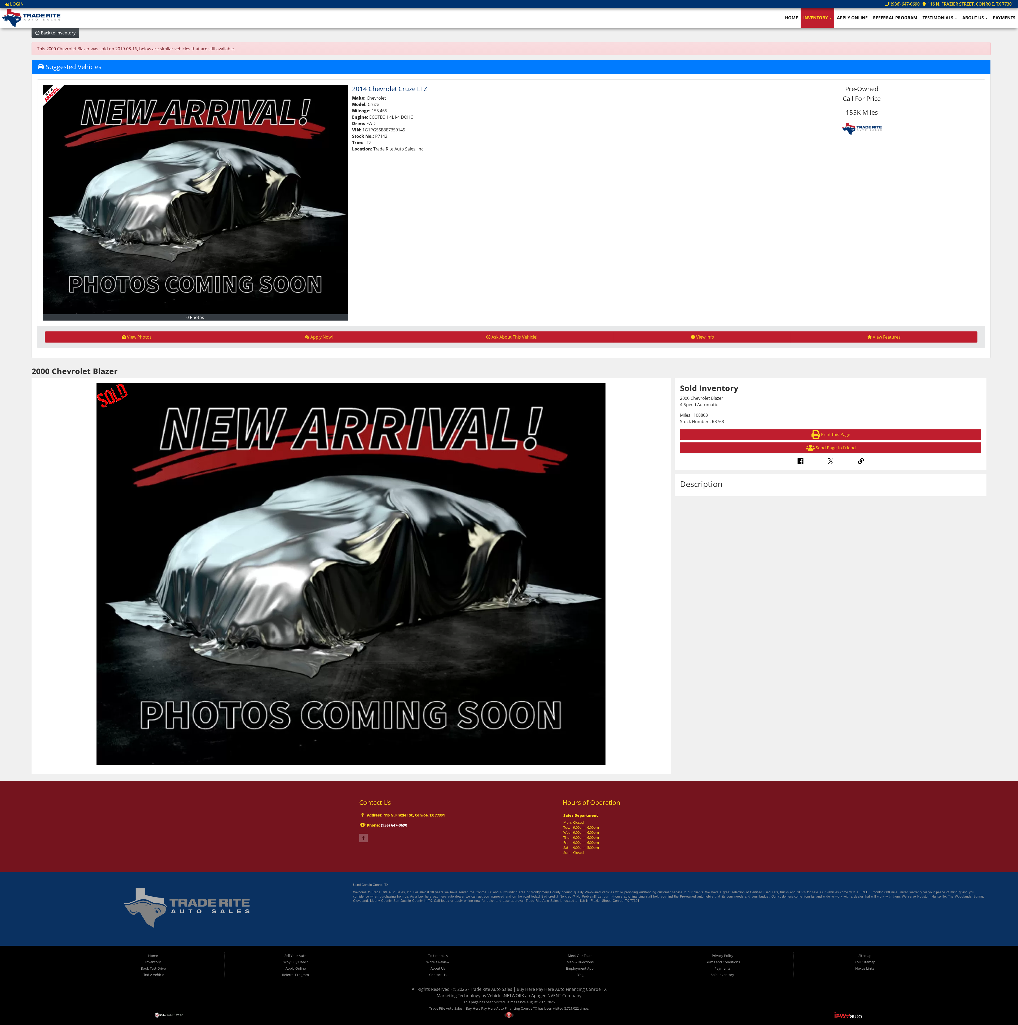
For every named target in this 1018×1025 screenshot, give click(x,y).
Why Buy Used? (295, 962)
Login (16, 4)
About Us (973, 18)
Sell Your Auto (295, 955)
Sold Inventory (722, 974)
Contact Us (437, 974)
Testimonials (938, 18)
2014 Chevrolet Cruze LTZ (389, 88)
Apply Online (852, 18)
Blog (580, 974)
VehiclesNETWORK (505, 996)
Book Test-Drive (153, 968)
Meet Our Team (580, 955)
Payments (1004, 18)
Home (791, 18)
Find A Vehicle (153, 974)
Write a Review (437, 962)
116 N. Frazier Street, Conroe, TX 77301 (970, 4)
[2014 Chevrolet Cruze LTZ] (195, 199)
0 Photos (195, 317)
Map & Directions (580, 962)
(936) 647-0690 (904, 4)
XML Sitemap (864, 962)
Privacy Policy (722, 955)
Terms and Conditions (722, 962)
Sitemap (864, 955)
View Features (887, 337)
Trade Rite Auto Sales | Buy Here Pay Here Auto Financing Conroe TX (538, 989)
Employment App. (580, 968)
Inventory (816, 18)
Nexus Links (864, 968)
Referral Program (895, 18)
